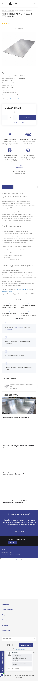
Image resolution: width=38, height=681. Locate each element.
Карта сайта (6, 630)
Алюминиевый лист (16, 99)
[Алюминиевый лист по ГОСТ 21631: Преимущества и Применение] (19, 489)
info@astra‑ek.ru (9, 329)
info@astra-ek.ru (7, 291)
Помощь (4, 620)
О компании (6, 604)
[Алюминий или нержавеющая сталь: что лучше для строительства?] (19, 433)
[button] (16, 559)
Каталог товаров (7, 609)
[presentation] (36, 187)
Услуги (4, 614)
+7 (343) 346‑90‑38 (22, 289)
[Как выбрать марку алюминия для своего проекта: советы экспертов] (19, 461)
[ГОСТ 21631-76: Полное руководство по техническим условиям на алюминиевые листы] (19, 405)
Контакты (5, 625)
